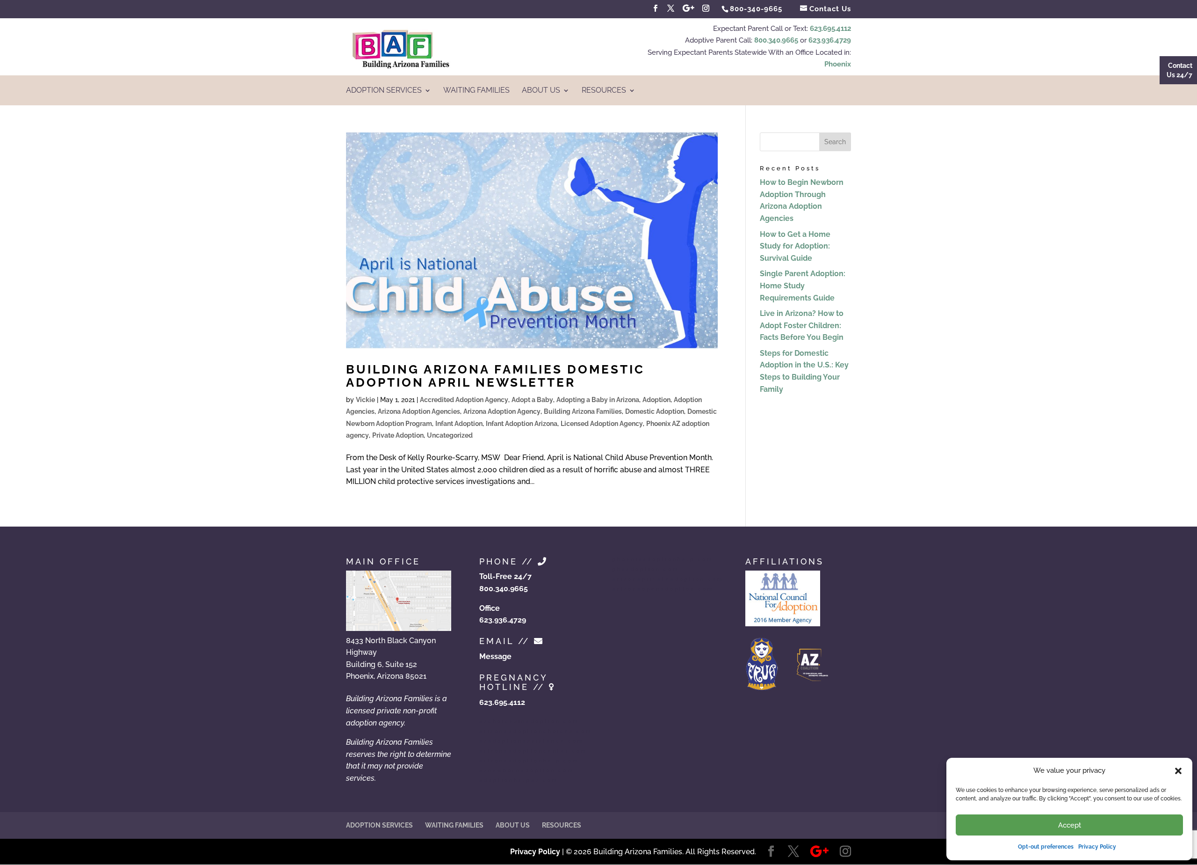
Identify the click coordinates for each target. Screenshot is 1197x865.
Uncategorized (450, 435)
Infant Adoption (459, 423)
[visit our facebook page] (655, 8)
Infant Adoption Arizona (521, 423)
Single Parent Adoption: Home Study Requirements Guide (802, 285)
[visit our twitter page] (671, 8)
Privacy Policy (1097, 846)
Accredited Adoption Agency (464, 399)
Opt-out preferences (1046, 846)
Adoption (656, 399)
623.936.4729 (829, 40)
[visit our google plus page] (688, 8)
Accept (1069, 825)
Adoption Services (384, 91)
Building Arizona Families (583, 411)
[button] (1178, 771)
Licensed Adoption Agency (602, 423)
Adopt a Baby (532, 399)
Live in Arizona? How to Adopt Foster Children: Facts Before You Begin (802, 325)
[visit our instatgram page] (706, 8)
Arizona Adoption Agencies (419, 411)
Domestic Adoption (654, 411)
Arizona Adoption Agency (502, 411)
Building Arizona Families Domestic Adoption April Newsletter (495, 376)
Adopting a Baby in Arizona (597, 399)
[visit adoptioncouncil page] (782, 623)
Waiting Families (476, 91)
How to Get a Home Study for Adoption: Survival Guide (795, 246)
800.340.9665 (776, 40)
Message (495, 656)
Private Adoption (398, 435)
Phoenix (837, 64)
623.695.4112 (830, 28)
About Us (541, 91)
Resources (604, 91)
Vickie (365, 399)
